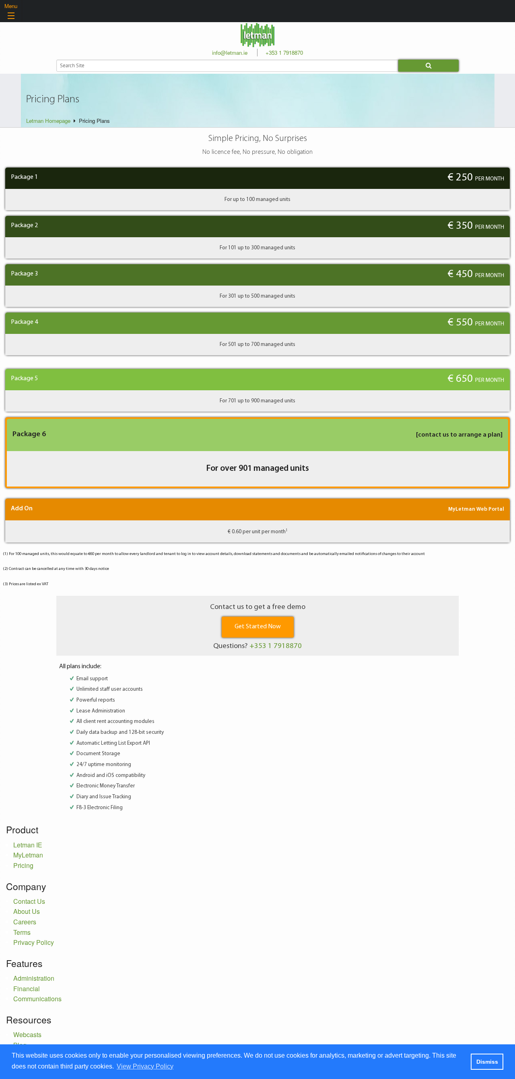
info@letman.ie (229, 52)
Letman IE (27, 844)
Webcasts (27, 1034)
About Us (26, 911)
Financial (26, 988)
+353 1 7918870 (284, 52)
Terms (22, 932)
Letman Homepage (48, 120)
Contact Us (29, 901)
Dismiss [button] (487, 1061)
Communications (37, 998)
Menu (10, 6)
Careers (24, 921)
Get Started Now (258, 626)
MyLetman (28, 854)
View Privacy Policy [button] (145, 1066)
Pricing (23, 865)
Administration (33, 978)
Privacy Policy (33, 942)
